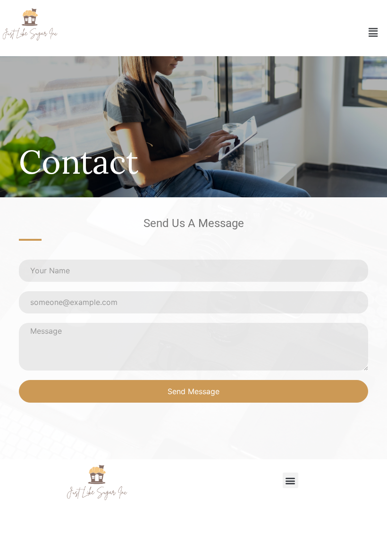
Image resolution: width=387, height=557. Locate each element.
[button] (373, 32)
